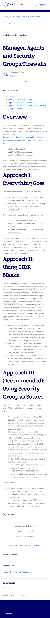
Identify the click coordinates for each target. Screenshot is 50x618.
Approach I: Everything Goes (20, 99)
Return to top (8, 554)
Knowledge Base (18, 17)
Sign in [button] (42, 5)
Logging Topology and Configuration (18, 572)
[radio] (18, 531)
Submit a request (35, 545)
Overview (12, 96)
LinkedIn (12, 514)
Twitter (8, 514)
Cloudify (6, 17)
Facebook (4, 514)
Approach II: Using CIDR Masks (21, 102)
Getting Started (34, 17)
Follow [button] (25, 81)
